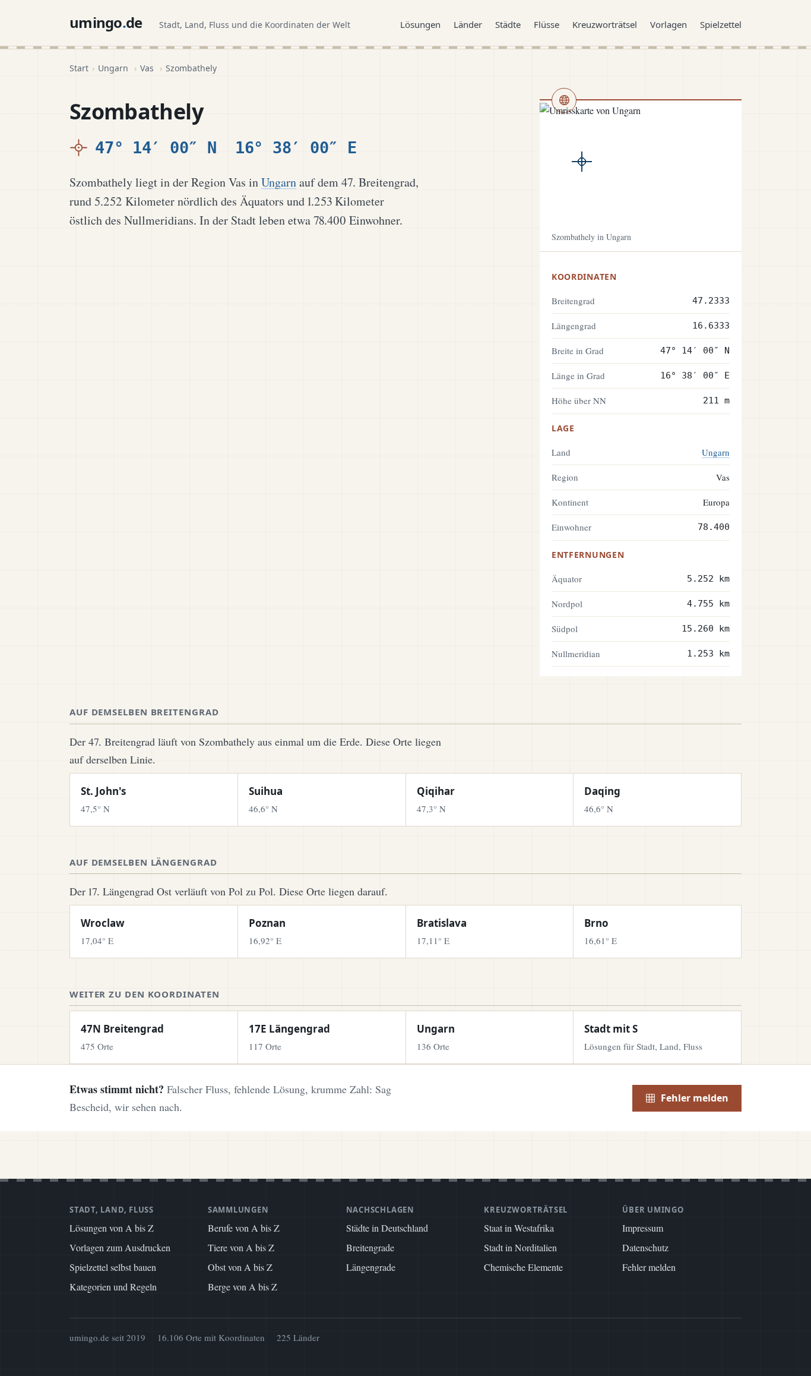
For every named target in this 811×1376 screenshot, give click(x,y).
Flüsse (546, 24)
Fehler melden (694, 1097)
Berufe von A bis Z (244, 1228)
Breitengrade (370, 1247)
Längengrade (370, 1267)
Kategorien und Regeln (113, 1286)
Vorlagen (668, 24)
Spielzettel (721, 24)
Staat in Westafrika (519, 1228)
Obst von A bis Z (240, 1267)
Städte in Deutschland (387, 1228)
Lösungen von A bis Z (111, 1228)
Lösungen (420, 24)
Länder (468, 24)
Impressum (642, 1228)
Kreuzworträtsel (604, 24)
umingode (105, 22)
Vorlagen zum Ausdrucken (119, 1247)
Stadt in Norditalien (520, 1247)
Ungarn (113, 68)
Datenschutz (645, 1247)
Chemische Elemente (523, 1267)
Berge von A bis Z (242, 1286)
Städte (508, 24)
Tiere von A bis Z (241, 1247)
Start (78, 68)
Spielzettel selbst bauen (112, 1267)
